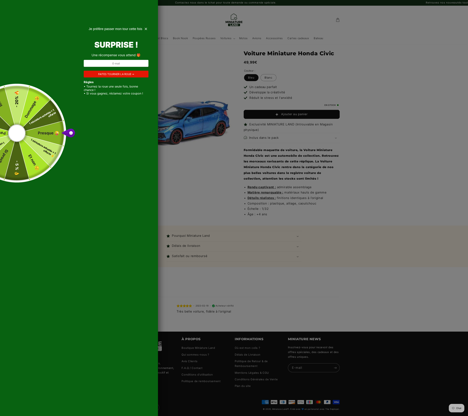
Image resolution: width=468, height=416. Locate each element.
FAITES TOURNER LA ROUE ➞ (116, 74)
